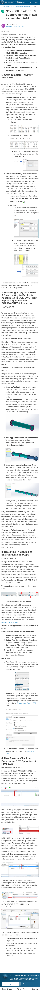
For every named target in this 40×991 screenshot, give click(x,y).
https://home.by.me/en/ (9, 622)
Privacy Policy (22, 989)
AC (7, 24)
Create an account (29, 984)
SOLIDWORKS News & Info (15, 27)
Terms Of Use (7, 989)
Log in (11, 984)
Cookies (35, 989)
